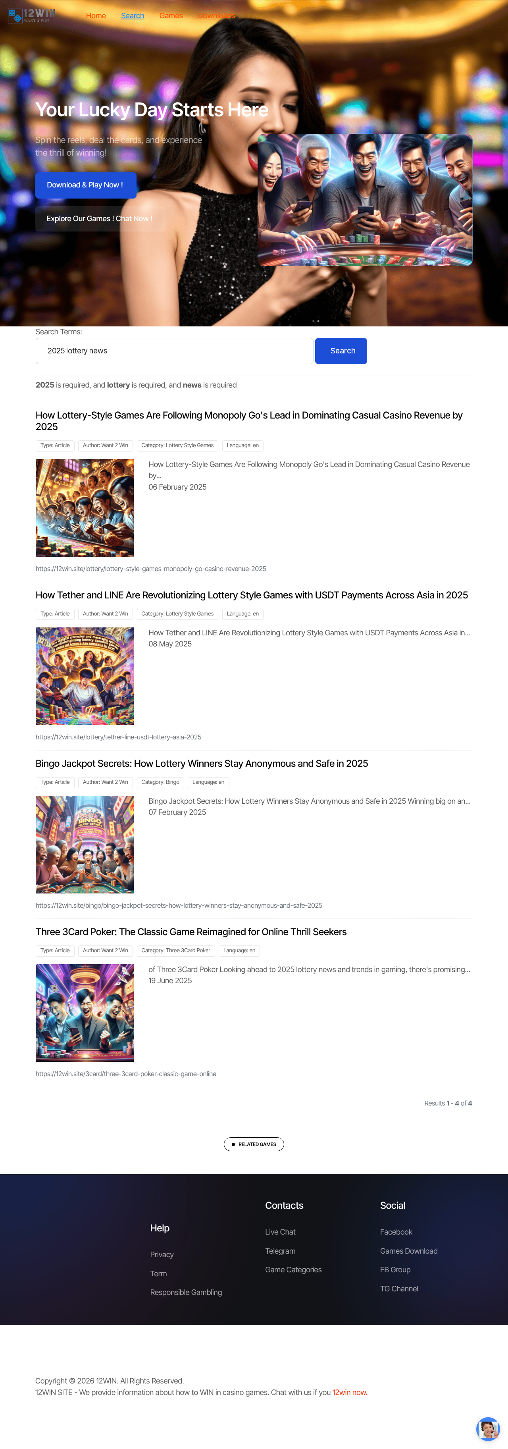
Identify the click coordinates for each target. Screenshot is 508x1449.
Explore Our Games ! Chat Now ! (100, 218)
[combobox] (175, 351)
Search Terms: (59, 331)
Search (343, 350)
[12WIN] (32, 16)
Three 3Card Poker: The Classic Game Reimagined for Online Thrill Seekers (191, 932)
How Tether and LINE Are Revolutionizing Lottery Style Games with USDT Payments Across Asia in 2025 (252, 595)
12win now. (350, 1392)
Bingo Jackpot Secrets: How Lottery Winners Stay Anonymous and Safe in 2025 (202, 763)
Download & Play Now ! (85, 184)
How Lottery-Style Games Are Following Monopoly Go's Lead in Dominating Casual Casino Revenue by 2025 (249, 420)
